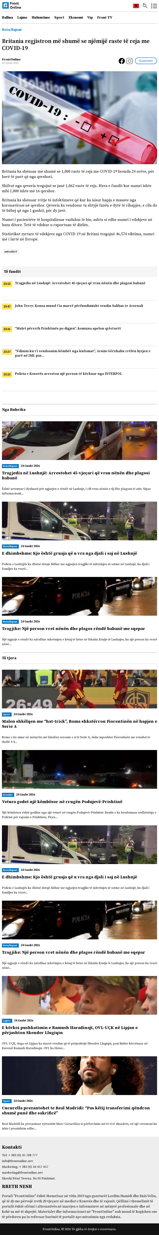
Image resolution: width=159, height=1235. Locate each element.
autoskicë (10, 251)
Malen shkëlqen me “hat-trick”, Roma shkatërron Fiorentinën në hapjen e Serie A (79, 724)
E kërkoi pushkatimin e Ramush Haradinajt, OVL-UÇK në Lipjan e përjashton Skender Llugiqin (70, 1030)
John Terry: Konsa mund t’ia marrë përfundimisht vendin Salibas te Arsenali (79, 306)
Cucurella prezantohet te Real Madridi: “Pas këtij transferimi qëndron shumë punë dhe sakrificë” (76, 1110)
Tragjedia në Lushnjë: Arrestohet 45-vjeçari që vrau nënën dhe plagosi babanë (80, 283)
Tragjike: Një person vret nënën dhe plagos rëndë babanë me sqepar (73, 628)
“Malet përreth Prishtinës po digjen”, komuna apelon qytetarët (68, 328)
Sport (59, 17)
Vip (90, 17)
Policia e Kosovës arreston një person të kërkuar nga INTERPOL (68, 374)
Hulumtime (41, 17)
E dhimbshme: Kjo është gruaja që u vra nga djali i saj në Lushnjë (69, 553)
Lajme (22, 17)
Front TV (104, 17)
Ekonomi (76, 17)
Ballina (7, 17)
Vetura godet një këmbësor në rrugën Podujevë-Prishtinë (62, 801)
